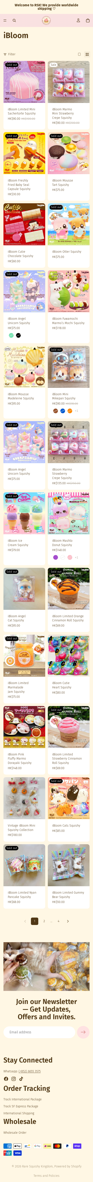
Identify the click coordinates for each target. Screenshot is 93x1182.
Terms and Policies (46, 1176)
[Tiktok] (21, 1078)
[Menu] (5, 20)
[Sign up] (83, 1032)
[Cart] (88, 20)
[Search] (14, 20)
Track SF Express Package (20, 1106)
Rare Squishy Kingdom (37, 1166)
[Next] (68, 921)
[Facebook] (6, 1078)
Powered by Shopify (68, 1166)
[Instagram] (13, 1078)
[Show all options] (76, 410)
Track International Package (22, 1099)
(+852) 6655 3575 (30, 1071)
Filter (11, 54)
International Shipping (18, 1113)
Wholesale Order (14, 1133)
